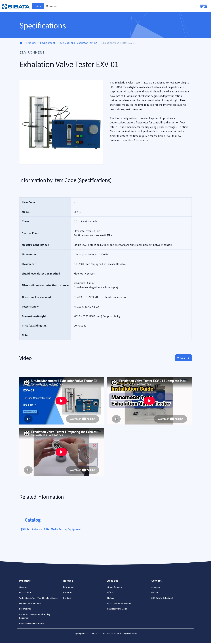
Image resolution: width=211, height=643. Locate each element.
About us (112, 580)
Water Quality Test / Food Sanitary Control (38, 597)
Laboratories (25, 608)
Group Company (114, 586)
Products (31, 43)
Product (67, 597)
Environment (47, 43)
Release (68, 580)
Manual (154, 592)
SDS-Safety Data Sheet (162, 597)
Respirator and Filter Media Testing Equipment (54, 529)
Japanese (53, 6)
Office (110, 592)
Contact (156, 580)
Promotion (68, 592)
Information (68, 586)
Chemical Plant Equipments (31, 623)
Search (39, 6)
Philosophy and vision (117, 608)
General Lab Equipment (30, 603)
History (110, 597)
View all (181, 358)
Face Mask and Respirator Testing (78, 43)
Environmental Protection (119, 603)
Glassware (24, 586)
